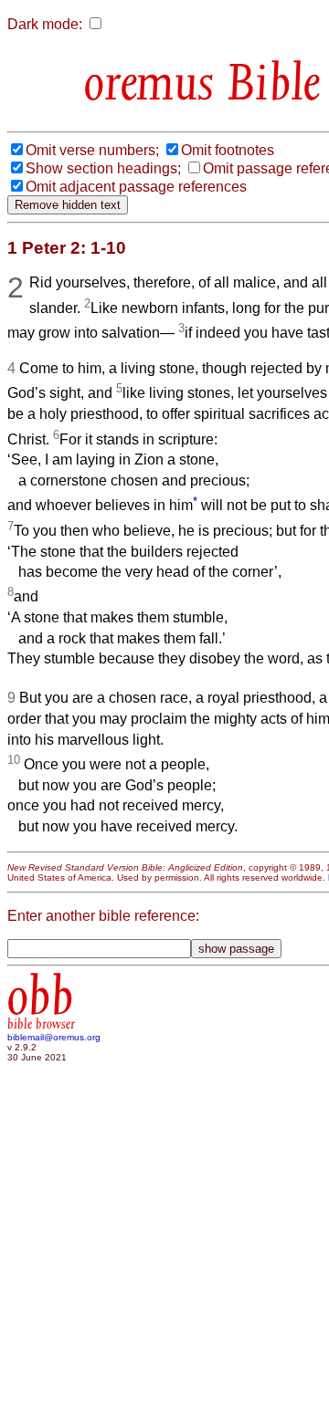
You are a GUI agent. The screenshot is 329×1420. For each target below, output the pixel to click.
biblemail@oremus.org (54, 1037)
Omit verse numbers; (92, 150)
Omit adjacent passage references (136, 186)
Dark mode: (44, 24)
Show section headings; (103, 168)
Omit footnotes (227, 150)
